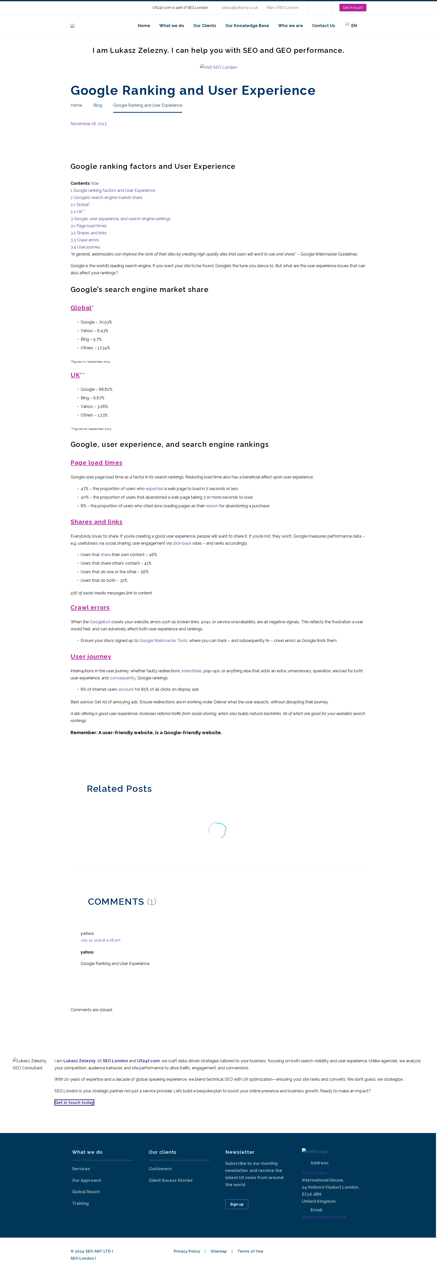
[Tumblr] (97, 758)
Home (144, 25)
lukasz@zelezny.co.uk (240, 8)
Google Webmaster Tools (163, 640)
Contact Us (323, 25)
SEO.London (314, 1173)
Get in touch (353, 8)
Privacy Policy (187, 1251)
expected (154, 488)
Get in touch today (74, 1102)
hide (95, 183)
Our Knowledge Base (247, 25)
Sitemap (219, 1251)
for (84, 361)
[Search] (366, 25)
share (106, 554)
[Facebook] (74, 758)
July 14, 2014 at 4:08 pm (100, 940)
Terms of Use (250, 1251)
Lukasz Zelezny (79, 1060)
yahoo (87, 933)
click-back (181, 543)
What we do (171, 25)
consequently (123, 678)
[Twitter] (81, 758)
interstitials (192, 670)
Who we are (290, 25)
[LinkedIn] (319, 8)
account (126, 689)
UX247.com (148, 1060)
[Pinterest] (89, 758)
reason (212, 505)
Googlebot (100, 621)
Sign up (237, 1204)
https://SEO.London (283, 8)
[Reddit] (112, 758)
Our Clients (204, 25)
